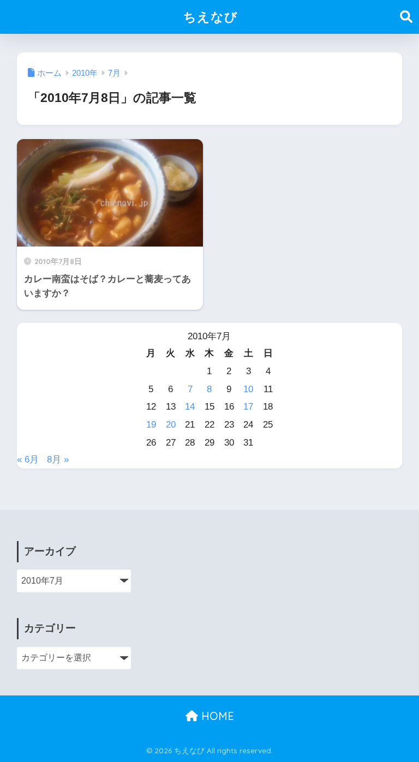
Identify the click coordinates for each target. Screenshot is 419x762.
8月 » (58, 459)
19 (151, 424)
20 (171, 424)
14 (190, 406)
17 (248, 406)
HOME (216, 716)
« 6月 (28, 459)
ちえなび (210, 17)
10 (248, 389)
